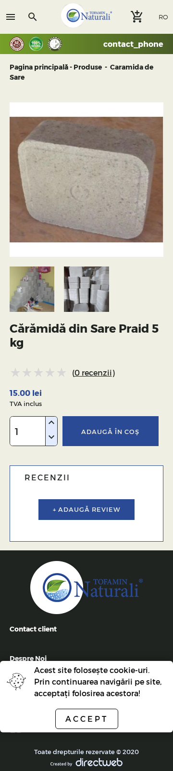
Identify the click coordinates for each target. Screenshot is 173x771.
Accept (86, 718)
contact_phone (133, 43)
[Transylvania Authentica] (19, 44)
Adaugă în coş (110, 431)
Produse (88, 67)
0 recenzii (93, 372)
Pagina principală (39, 67)
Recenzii (47, 477)
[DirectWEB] (86, 763)
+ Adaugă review (86, 509)
